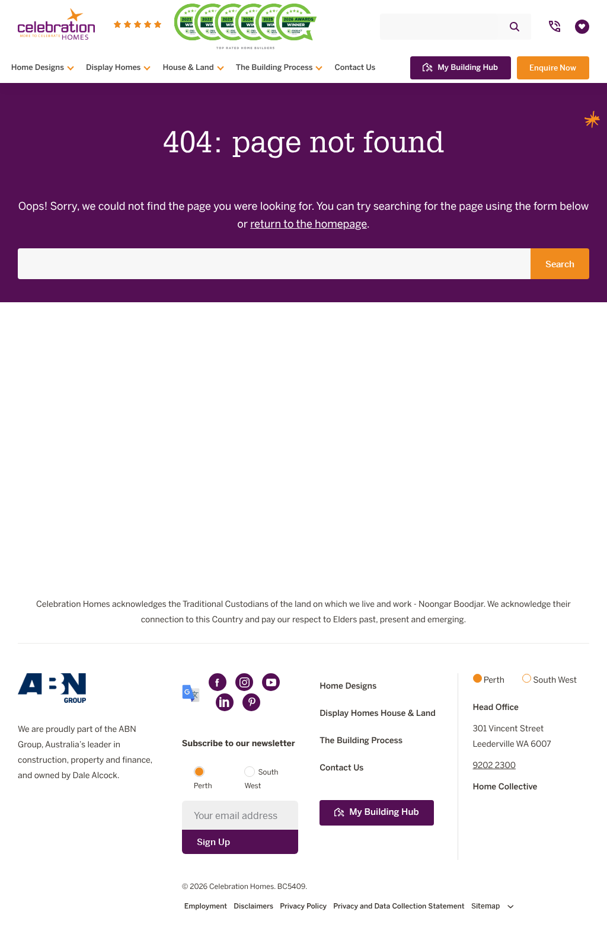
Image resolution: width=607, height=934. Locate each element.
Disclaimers (253, 906)
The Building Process (274, 67)
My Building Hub (467, 67)
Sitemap (486, 906)
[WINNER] (212, 26)
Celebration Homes (241, 887)
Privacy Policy (303, 906)
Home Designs (37, 67)
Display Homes (113, 67)
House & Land (187, 67)
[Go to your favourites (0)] (582, 27)
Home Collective (505, 787)
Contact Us (354, 67)
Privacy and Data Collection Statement (398, 906)
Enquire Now (552, 68)
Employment (205, 906)
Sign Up (213, 841)
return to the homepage (308, 224)
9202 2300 (494, 766)
